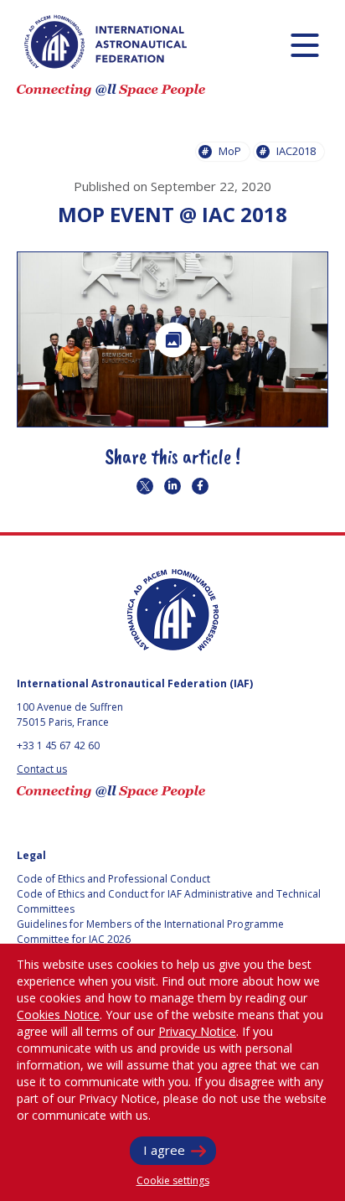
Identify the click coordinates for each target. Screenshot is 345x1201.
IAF (105, 42)
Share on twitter (144, 486)
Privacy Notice (197, 1031)
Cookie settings (172, 1180)
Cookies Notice (58, 1014)
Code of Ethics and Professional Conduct (113, 879)
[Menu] (304, 45)
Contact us (42, 769)
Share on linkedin (172, 486)
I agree (164, 1149)
